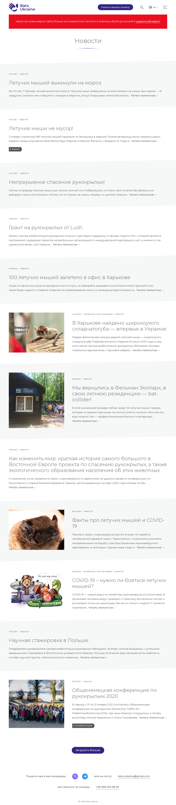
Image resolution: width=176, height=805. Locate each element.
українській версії (148, 21)
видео (16, 149)
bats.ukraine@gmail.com (134, 776)
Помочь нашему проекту (115, 7)
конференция (83, 726)
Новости (24, 74)
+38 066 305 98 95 (107, 787)
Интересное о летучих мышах (98, 314)
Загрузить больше (88, 750)
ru (155, 8)
